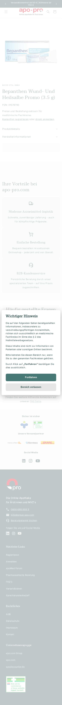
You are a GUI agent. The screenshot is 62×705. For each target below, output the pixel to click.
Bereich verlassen (31, 387)
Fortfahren (31, 377)
